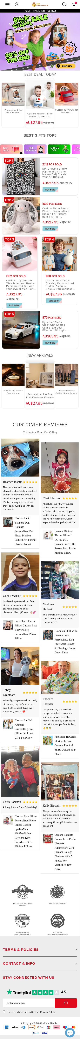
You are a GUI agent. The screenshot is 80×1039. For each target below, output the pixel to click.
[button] (32, 65)
